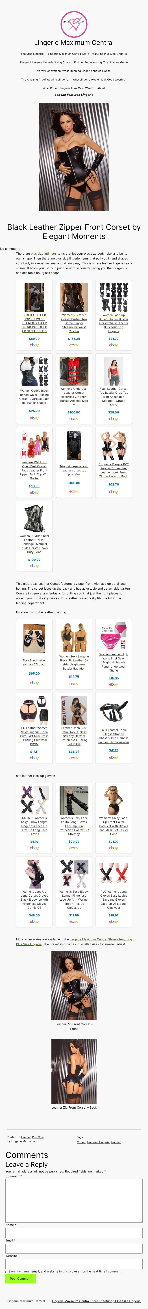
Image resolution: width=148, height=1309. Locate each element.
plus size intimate (43, 253)
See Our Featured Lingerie (74, 95)
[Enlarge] (92, 955)
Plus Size (38, 1137)
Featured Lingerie (98, 1142)
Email (10, 1240)
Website (11, 1256)
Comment (13, 1176)
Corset (81, 1142)
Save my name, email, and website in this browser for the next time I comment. (65, 1271)
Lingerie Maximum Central (74, 42)
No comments (10, 248)
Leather (26, 1137)
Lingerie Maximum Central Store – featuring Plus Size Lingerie (96, 1301)
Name (10, 1225)
